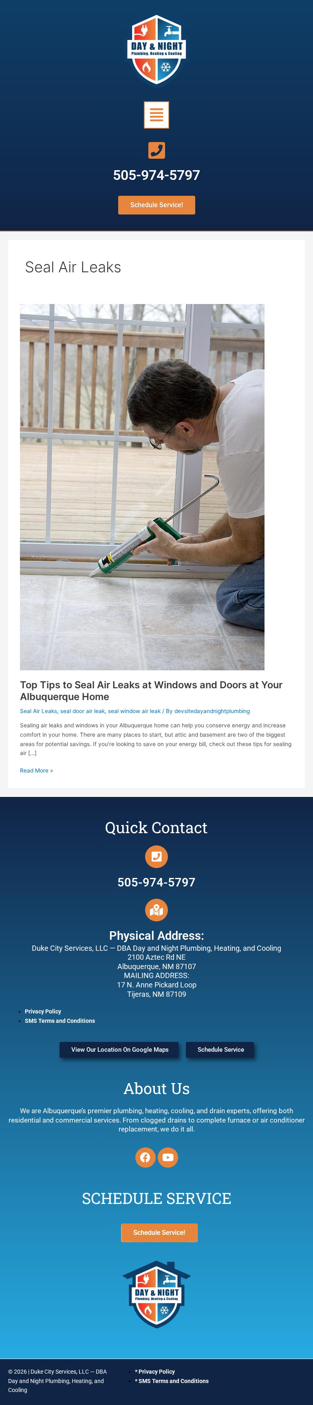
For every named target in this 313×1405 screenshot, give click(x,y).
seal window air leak (134, 711)
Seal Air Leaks (38, 711)
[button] (156, 115)
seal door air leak (82, 711)
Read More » (36, 770)
